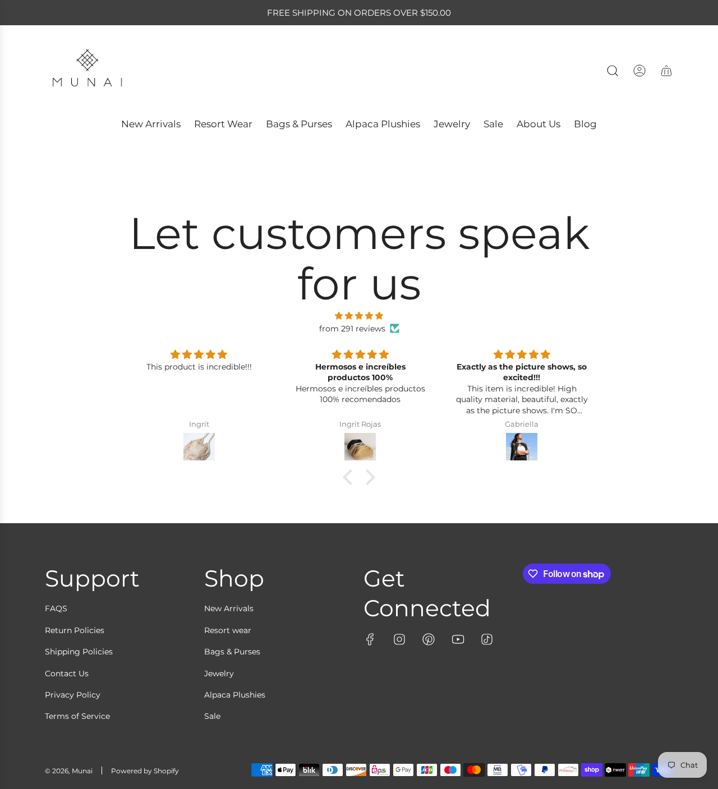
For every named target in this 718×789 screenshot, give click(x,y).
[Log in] (639, 70)
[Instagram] (399, 639)
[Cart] (666, 70)
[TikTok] (486, 639)
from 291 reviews (352, 329)
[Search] (612, 70)
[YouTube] (457, 639)
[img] (359, 316)
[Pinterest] (428, 639)
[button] (350, 477)
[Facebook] (370, 639)
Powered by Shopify (145, 771)
